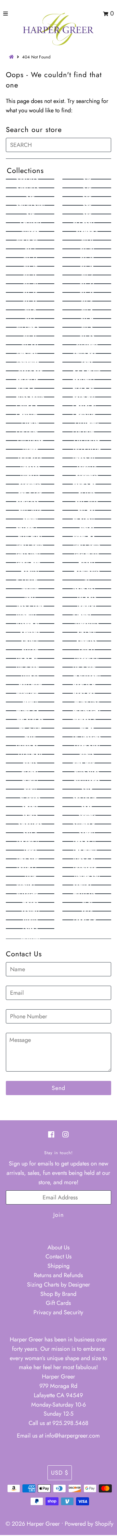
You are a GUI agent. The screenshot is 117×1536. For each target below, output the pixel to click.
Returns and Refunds (58, 1275)
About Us (58, 1247)
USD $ (59, 1473)
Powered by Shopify (89, 1524)
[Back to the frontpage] (12, 57)
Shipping (58, 1266)
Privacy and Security (58, 1312)
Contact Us (59, 1256)
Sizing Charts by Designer (58, 1284)
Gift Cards (58, 1303)
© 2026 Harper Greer (33, 1524)
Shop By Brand (58, 1294)
